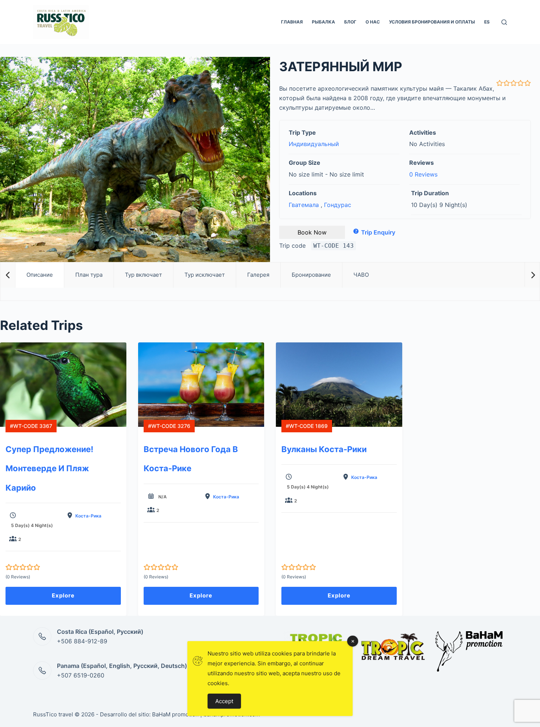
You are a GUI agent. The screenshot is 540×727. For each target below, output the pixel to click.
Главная (292, 22)
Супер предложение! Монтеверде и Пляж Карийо (49, 468)
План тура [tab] (88, 274)
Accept (224, 701)
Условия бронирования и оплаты (432, 22)
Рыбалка (323, 22)
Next (532, 274)
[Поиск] (504, 22)
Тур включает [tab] (143, 274)
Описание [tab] (39, 274)
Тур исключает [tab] (204, 274)
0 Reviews (423, 174)
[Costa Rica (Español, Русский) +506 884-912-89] (42, 636)
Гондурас (337, 204)
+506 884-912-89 (82, 641)
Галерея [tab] (258, 274)
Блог (350, 22)
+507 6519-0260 (80, 675)
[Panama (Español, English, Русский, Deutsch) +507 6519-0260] (42, 670)
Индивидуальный (314, 144)
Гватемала (304, 204)
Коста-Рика (88, 516)
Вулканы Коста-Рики (324, 449)
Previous (7, 274)
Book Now (312, 232)
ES (487, 22)
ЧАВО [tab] (361, 274)
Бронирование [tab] (311, 274)
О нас (373, 22)
